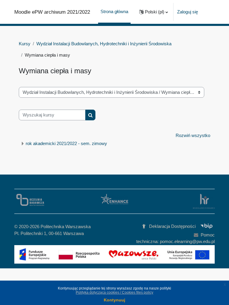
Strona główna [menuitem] (114, 11)
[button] (153, 12)
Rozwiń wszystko (193, 135)
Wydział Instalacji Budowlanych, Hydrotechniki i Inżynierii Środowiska (103, 43)
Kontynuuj (114, 300)
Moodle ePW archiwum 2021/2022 (52, 12)
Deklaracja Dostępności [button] (172, 226)
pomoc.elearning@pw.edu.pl (187, 241)
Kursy (24, 43)
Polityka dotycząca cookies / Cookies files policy (114, 292)
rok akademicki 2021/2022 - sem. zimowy (66, 143)
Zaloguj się (187, 12)
